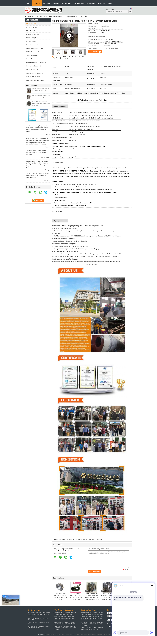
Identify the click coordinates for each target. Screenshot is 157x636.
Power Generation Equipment (34, 80)
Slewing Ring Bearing (32, 55)
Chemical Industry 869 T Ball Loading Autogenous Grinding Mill (39, 627)
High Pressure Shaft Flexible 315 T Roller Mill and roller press (38, 619)
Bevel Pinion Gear (31, 27)
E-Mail (109, 624)
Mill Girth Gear (30, 31)
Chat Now (101, 3)
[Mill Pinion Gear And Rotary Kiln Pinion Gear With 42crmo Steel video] (69, 35)
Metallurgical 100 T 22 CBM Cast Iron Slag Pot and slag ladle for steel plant (92, 613)
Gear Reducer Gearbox (33, 76)
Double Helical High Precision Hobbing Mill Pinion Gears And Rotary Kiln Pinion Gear (108, 596)
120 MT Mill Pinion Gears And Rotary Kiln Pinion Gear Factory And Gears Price (41, 103)
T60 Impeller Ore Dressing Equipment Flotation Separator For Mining (65, 613)
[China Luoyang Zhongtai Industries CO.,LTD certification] (32, 115)
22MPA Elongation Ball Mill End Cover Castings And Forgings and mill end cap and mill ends (92, 618)
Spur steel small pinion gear (94, 539)
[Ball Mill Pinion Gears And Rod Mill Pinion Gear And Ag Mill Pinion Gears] (59, 587)
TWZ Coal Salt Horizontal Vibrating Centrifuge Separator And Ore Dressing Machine (65, 627)
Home (29, 3)
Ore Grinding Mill (31, 41)
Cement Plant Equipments (33, 59)
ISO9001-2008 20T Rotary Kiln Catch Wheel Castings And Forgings (92, 628)
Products (37, 3)
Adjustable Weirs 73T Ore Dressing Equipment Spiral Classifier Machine (65, 623)
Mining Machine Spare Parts (34, 48)
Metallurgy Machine (32, 69)
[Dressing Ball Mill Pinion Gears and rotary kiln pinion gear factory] (29, 90)
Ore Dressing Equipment (33, 66)
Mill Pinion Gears (42, 16)
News (110, 3)
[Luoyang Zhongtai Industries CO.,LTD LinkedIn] (108, 620)
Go (130, 11)
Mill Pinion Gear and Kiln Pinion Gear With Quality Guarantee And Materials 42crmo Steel (92, 596)
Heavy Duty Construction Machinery (36, 62)
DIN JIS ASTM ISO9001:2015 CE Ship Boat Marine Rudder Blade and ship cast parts (92, 623)
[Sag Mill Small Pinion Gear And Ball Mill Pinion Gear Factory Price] (28, 96)
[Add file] (114, 632)
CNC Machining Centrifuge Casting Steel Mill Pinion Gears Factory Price (75, 596)
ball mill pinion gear (62, 539)
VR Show (46, 3)
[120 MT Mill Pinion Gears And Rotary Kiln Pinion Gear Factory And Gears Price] (28, 103)
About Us (56, 3)
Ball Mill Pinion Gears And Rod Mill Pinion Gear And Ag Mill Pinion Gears (60, 596)
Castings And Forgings (32, 34)
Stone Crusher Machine (33, 45)
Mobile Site (112, 626)
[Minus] (151, 585)
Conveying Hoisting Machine (34, 73)
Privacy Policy (42, 634)
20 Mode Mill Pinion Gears (77, 539)
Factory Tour (66, 3)
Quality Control (79, 3)
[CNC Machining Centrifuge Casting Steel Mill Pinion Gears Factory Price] (75, 587)
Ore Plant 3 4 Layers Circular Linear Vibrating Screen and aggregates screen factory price (64, 618)
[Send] (151, 632)
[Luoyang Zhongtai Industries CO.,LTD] (43, 10)
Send (110, 616)
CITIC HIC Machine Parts (33, 52)
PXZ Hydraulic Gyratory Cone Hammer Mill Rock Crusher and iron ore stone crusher (39, 614)
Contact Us (91, 3)
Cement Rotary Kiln (32, 38)
